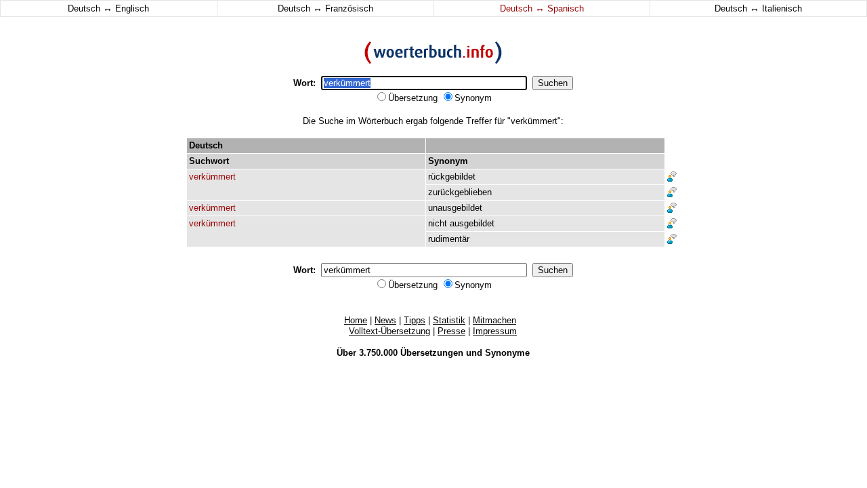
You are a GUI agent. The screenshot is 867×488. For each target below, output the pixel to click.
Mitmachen (494, 320)
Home (355, 320)
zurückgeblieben (460, 192)
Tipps (414, 320)
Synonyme (507, 353)
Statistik (449, 320)
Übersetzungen (431, 353)
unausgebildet (455, 208)
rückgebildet (451, 176)
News (385, 320)
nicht (437, 223)
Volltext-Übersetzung (389, 331)
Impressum (495, 331)
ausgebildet (472, 223)
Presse (451, 331)
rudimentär (448, 239)
